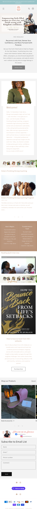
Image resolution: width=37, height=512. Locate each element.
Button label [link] (18, 67)
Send (6, 474)
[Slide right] (22, 217)
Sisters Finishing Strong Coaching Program (17, 198)
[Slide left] (15, 217)
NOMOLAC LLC (12, 508)
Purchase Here (18, 369)
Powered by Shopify (19, 508)
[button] (3, 9)
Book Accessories (6, 421)
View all (33, 381)
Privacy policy (28, 508)
